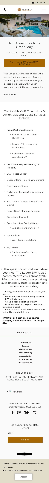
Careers (25, 346)
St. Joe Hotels (25, 359)
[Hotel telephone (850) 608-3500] (5, 11)
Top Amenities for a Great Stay (24, 45)
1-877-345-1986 (32, 403)
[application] (24, 471)
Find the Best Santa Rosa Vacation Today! (24, 54)
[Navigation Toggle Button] (44, 10)
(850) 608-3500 (33, 407)
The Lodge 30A (24, 373)
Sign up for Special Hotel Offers (25, 426)
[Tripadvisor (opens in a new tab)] (26, 413)
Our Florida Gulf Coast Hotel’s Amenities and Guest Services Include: (24, 115)
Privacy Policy (25, 353)
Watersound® (25, 363)
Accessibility (25, 356)
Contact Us (25, 342)
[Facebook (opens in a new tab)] (13, 412)
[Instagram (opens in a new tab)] (19, 412)
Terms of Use (25, 349)
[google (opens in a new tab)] (34, 412)
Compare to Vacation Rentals (24, 63)
